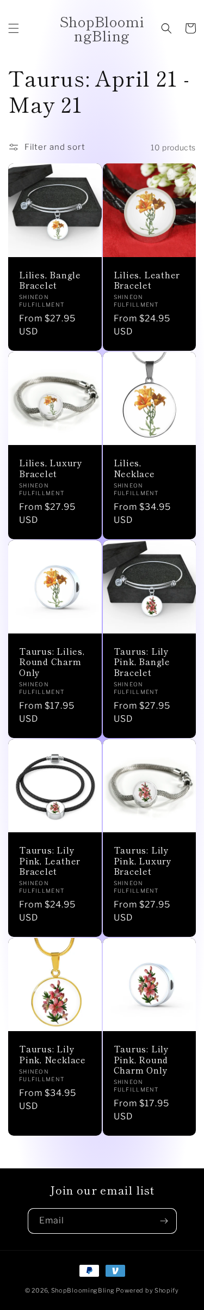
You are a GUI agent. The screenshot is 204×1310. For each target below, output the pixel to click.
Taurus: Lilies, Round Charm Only (52, 662)
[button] (14, 28)
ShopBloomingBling (83, 1290)
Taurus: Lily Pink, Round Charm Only (141, 1059)
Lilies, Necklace (134, 468)
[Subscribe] (164, 1221)
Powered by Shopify (147, 1290)
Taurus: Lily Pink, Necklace (52, 1054)
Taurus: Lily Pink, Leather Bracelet (50, 860)
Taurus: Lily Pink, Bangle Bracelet (142, 662)
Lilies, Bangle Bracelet (50, 280)
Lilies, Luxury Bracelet (51, 468)
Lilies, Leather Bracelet (147, 280)
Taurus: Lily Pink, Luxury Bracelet (143, 860)
